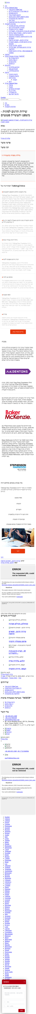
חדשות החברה (13, 74)
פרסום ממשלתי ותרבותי (16, 35)
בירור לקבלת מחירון (7, 674)
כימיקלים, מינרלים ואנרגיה (17, 26)
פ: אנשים (11, 63)
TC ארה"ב (12, 90)
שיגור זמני (12, 20)
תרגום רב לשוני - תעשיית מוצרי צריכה (20, 33)
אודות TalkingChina (11, 83)
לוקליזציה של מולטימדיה (16, 18)
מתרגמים (7, 65)
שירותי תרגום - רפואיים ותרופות (18, 40)
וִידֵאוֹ (10, 81)
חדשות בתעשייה (14, 76)
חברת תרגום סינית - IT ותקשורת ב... (17, 652)
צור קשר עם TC (14, 94)
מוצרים (7, 105)
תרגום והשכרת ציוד (15, 15)
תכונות (11, 87)
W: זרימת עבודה (14, 58)
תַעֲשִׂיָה (15, 80)
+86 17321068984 (23, 751)
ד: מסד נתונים (13, 60)
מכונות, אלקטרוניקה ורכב (16, 27)
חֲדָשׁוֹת (7, 72)
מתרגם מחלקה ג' (14, 71)
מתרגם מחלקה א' (14, 67)
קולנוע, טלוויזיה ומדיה (15, 45)
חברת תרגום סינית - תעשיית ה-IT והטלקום (22, 31)
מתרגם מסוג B (13, 69)
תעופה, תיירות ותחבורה (16, 29)
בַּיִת (6, 6)
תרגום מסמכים (13, 13)
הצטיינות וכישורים (14, 89)
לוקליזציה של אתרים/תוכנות (17, 22)
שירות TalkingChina (11, 8)
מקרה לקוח (12, 78)
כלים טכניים (12, 62)
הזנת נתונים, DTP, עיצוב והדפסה (19, 17)
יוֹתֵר (2, 557)
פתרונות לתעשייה (10, 24)
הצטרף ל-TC (13, 92)
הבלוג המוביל (13, 678)
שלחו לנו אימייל (5, 138)
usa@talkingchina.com (12, 758)
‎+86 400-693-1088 (11, 751)
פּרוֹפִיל (11, 85)
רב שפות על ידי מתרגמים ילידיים (18, 11)
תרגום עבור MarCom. (15, 9)
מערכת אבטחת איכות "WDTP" (15, 56)
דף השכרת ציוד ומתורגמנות (13, 688)
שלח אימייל (4, 739)
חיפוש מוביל (4, 678)
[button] (18, 332)
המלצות (7, 54)
